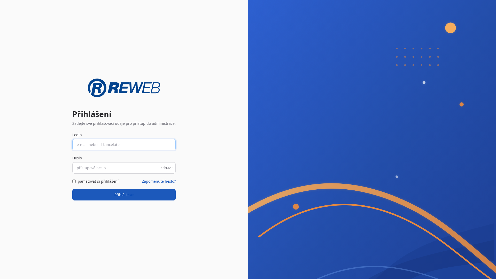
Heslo (77, 158)
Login (77, 134)
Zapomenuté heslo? (159, 181)
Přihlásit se (124, 194)
